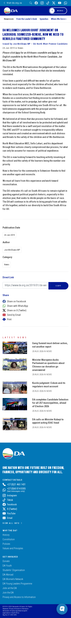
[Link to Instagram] (42, 3)
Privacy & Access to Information (18, 609)
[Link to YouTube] (59, 3)
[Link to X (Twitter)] (53, 3)
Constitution (9, 539)
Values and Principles (13, 548)
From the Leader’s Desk (26, 19)
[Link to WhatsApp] (65, 3)
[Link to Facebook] (36, 3)
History (6, 534)
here (18, 52)
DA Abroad (8, 574)
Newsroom (9, 19)
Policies (6, 543)
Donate (6, 561)
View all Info (11, 523)
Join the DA (8, 592)
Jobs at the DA (10, 588)
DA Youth (7, 565)
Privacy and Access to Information (19, 597)
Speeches (44, 19)
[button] (35, 301)
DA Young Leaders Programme (17, 583)
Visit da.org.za (14, 3)
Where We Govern (59, 19)
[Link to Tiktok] (47, 3)
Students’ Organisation (14, 570)
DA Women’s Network (13, 579)
